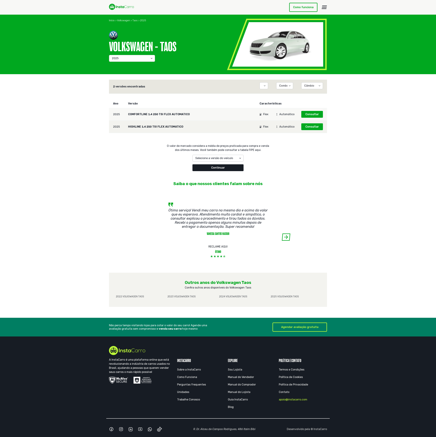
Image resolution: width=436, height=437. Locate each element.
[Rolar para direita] (286, 237)
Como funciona (303, 7)
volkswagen (123, 20)
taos (135, 20)
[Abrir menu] (324, 7)
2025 (143, 20)
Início (112, 20)
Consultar (312, 114)
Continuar (218, 167)
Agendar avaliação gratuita (299, 327)
